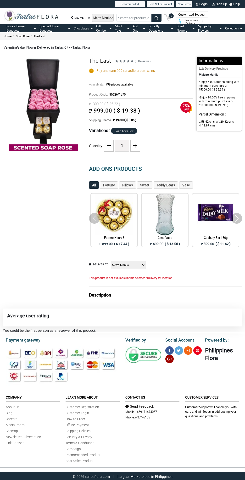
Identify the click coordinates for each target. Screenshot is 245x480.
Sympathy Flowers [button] (205, 28)
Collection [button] (232, 28)
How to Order (75, 419)
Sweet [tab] (144, 185)
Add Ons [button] (135, 28)
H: (207, 125)
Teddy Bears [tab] (166, 185)
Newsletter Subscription (23, 436)
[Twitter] (179, 350)
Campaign (73, 448)
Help (236, 4)
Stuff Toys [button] (118, 28)
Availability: (111, 84)
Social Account (179, 340)
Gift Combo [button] (101, 28)
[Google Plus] (169, 359)
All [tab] (94, 185)
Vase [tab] (186, 185)
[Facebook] (169, 350)
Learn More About (82, 397)
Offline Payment (77, 425)
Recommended (130, 4)
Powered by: (217, 340)
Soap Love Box (124, 131)
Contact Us (135, 397)
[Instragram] (188, 350)
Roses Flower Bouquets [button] (15, 28)
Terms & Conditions (80, 442)
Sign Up (221, 4)
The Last (39, 36)
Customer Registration (82, 407)
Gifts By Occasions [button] (156, 28)
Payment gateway (23, 340)
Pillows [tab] (127, 185)
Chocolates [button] (81, 28)
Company (14, 397)
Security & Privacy (79, 436)
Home (7, 36)
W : (225, 121)
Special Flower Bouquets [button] (49, 28)
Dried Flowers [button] (182, 28)
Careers (11, 419)
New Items (184, 4)
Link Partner (15, 442)
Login (203, 4)
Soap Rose (22, 36)
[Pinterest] (197, 350)
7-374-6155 (142, 417)
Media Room (15, 425)
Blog (9, 413)
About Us (12, 407)
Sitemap (12, 431)
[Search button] (156, 18)
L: (207, 121)
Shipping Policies (78, 431)
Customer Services (201, 397)
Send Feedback (142, 406)
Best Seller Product (160, 4)
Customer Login (77, 413)
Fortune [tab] (109, 185)
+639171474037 (146, 412)
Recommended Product (83, 454)
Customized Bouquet (191, 14)
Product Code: (107, 94)
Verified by (135, 340)
